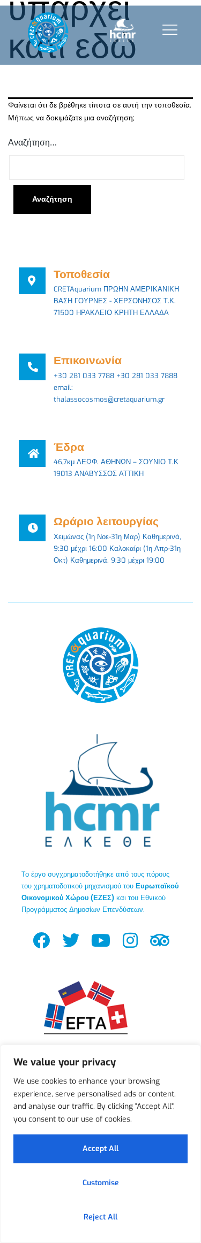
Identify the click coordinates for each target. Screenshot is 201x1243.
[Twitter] (71, 940)
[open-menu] (167, 29)
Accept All (100, 1149)
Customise (101, 1183)
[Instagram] (130, 940)
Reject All (100, 1217)
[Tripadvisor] (159, 940)
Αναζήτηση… (32, 142)
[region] (100, 1144)
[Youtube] (100, 940)
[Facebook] (41, 940)
